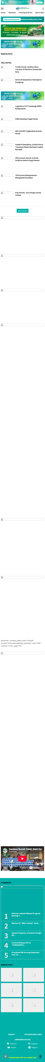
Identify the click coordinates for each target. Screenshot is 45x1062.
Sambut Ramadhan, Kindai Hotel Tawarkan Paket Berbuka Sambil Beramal (29, 147)
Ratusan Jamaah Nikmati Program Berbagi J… (26, 914)
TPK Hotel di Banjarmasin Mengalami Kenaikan (26, 176)
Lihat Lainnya (22, 211)
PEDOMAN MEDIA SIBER (33, 1034)
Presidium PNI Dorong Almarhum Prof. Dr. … (25, 953)
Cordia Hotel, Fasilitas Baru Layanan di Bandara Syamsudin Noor (28, 69)
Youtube (13, 1047)
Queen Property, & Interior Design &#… (26, 934)
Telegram (34, 1047)
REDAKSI (11, 1034)
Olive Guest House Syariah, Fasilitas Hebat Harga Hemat (27, 159)
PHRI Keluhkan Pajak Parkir (26, 119)
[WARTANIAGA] (22, 8)
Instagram (34, 1044)
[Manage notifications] (6, 1056)
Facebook (13, 1044)
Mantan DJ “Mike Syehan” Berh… (26, 923)
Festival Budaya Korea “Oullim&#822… (21, 944)
